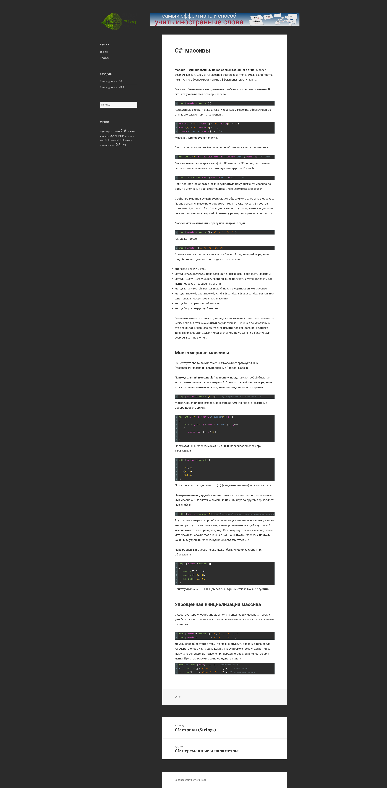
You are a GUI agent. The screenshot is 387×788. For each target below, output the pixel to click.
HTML (102, 137)
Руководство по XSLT (112, 87)
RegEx (102, 140)
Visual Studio (104, 145)
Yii (124, 145)
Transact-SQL (117, 140)
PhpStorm (129, 136)
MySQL (114, 136)
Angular (103, 132)
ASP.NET (117, 132)
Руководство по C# (111, 81)
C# (123, 130)
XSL (119, 145)
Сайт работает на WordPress (190, 779)
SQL (107, 140)
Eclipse (132, 132)
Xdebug (112, 145)
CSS (128, 132)
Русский (104, 57)
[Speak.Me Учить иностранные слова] (224, 19)
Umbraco (128, 140)
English (104, 51)
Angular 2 (109, 132)
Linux (107, 137)
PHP (121, 136)
